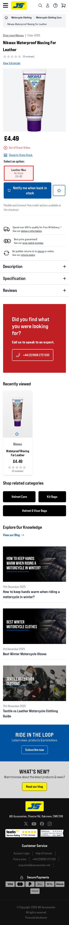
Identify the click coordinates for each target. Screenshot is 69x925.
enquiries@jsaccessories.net (34, 865)
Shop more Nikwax (13, 35)
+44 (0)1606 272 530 (36, 355)
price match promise (32, 242)
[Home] (6, 17)
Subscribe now (34, 750)
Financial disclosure (36, 917)
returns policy (28, 254)
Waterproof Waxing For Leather (17, 453)
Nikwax (17, 444)
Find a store (19, 859)
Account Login (22, 853)
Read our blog (34, 786)
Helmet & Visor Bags (34, 511)
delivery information (31, 231)
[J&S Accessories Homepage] (19, 5)
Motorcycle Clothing (21, 17)
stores (41, 251)
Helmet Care (19, 497)
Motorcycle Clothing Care (49, 17)
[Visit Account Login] (47, 5)
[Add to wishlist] (59, 190)
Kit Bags (52, 497)
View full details (11, 63)
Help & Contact (44, 853)
